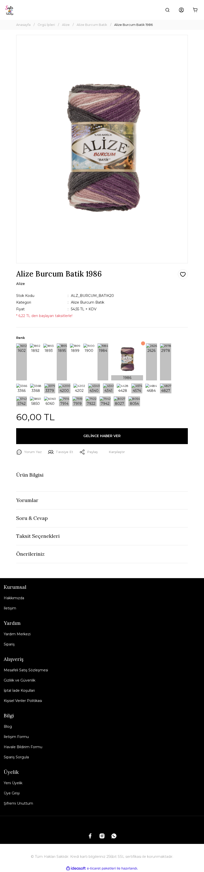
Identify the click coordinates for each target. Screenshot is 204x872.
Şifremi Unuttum (18, 803)
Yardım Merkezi (17, 634)
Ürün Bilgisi (30, 475)
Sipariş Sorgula (16, 757)
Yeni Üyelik (13, 783)
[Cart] (195, 10)
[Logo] (10, 10)
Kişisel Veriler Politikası (23, 700)
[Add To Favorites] (183, 274)
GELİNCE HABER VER (102, 436)
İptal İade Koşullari (19, 690)
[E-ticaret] (101, 868)
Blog (8, 726)
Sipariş (9, 644)
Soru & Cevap (32, 518)
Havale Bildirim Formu (23, 747)
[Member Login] (181, 10)
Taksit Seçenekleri (38, 536)
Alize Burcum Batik (87, 302)
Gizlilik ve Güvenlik (19, 680)
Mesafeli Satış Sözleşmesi (26, 670)
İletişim (10, 608)
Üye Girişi (12, 793)
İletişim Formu (16, 736)
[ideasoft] (76, 868)
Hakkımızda (14, 598)
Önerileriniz (30, 554)
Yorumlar (27, 500)
